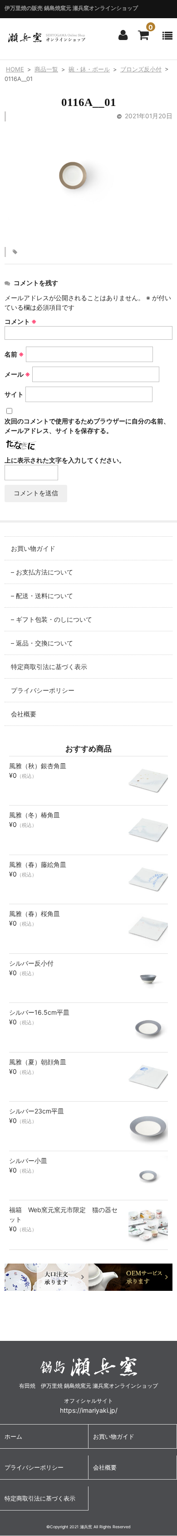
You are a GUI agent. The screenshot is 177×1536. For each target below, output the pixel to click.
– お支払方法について (42, 572)
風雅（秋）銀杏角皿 (37, 766)
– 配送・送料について (42, 595)
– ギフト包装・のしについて (51, 619)
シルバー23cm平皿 (36, 1111)
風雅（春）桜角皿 (34, 913)
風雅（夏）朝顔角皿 (37, 1062)
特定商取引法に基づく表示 (49, 666)
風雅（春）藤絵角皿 (37, 864)
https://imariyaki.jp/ (89, 1410)
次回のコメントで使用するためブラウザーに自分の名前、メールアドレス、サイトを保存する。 (87, 425)
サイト (14, 394)
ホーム (13, 1436)
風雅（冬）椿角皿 (34, 815)
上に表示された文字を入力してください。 (65, 460)
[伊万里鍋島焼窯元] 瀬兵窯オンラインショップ (46, 40)
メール (17, 374)
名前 (14, 354)
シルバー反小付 (31, 963)
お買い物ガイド (33, 548)
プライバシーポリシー (42, 690)
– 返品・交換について (42, 643)
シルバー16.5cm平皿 (39, 1012)
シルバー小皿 (28, 1160)
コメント (21, 321)
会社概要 (23, 714)
